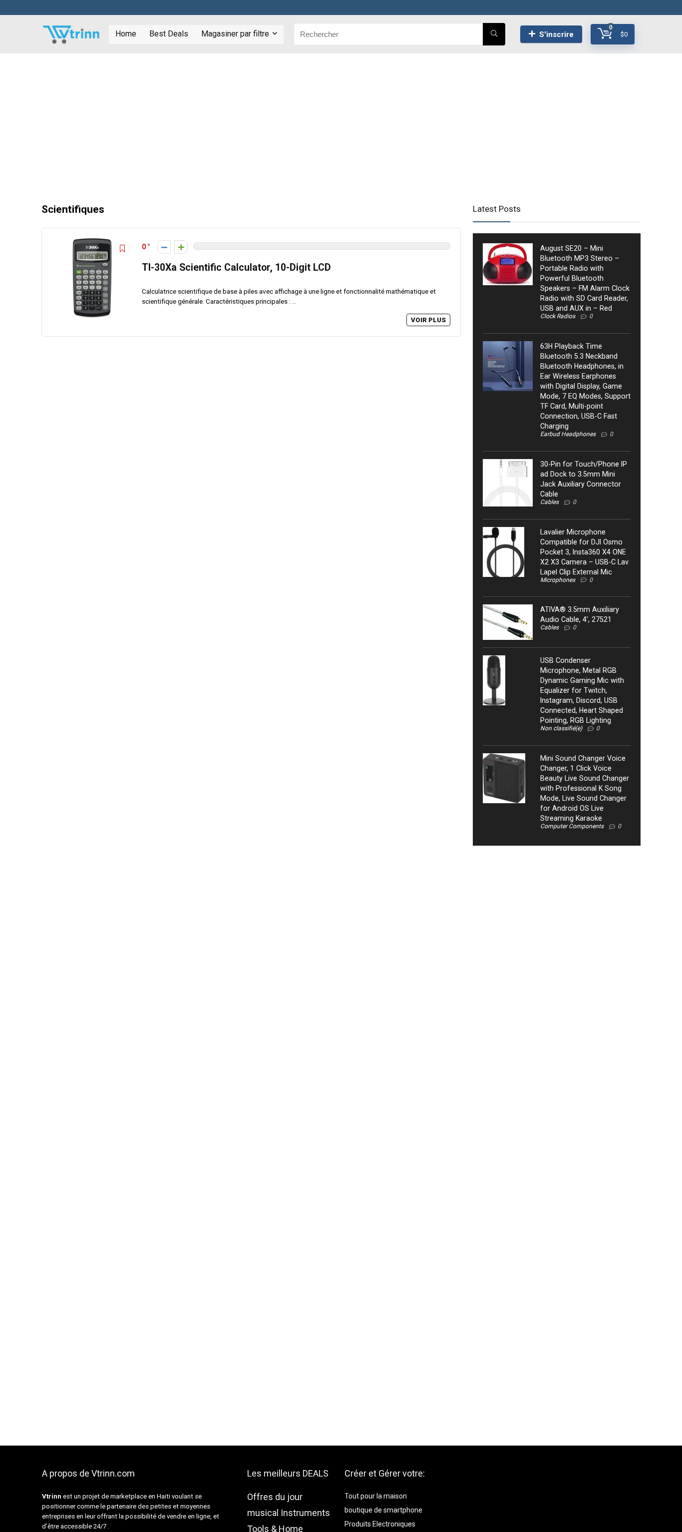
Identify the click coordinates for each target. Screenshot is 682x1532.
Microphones (557, 579)
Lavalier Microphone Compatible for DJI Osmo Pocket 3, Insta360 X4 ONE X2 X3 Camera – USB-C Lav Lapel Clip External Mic (584, 552)
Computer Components (572, 826)
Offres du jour (275, 1497)
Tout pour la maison (375, 1496)
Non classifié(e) (561, 728)
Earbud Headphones (568, 434)
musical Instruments (288, 1513)
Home (125, 33)
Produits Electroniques (379, 1524)
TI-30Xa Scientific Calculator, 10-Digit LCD (236, 267)
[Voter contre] (164, 247)
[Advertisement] (341, 123)
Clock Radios (557, 316)
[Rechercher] (494, 34)
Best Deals (168, 33)
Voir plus (428, 320)
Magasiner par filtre (235, 33)
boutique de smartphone (383, 1510)
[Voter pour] (181, 247)
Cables (549, 502)
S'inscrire (556, 34)
